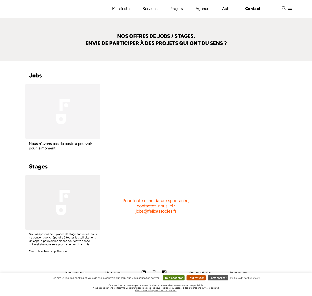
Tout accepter (174, 278)
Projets (176, 8)
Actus (227, 8)
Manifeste (121, 8)
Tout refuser (196, 278)
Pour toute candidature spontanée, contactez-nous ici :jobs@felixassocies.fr (156, 206)
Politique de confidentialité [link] (245, 278)
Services (149, 8)
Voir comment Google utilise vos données (156, 290)
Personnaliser (217, 278)
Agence (202, 8)
